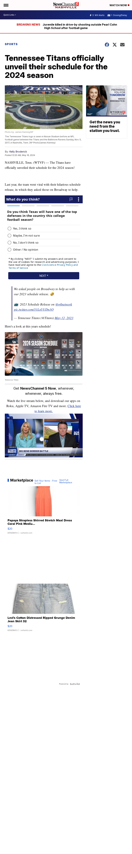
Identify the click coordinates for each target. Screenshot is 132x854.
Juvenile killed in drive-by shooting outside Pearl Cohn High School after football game (80, 26)
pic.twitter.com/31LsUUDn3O (34, 309)
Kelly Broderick (18, 151)
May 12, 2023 (64, 318)
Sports (11, 44)
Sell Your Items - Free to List (46, 482)
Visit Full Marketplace (65, 481)
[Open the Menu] (6, 5)
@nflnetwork (63, 304)
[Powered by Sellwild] (75, 684)
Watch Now (118, 5)
